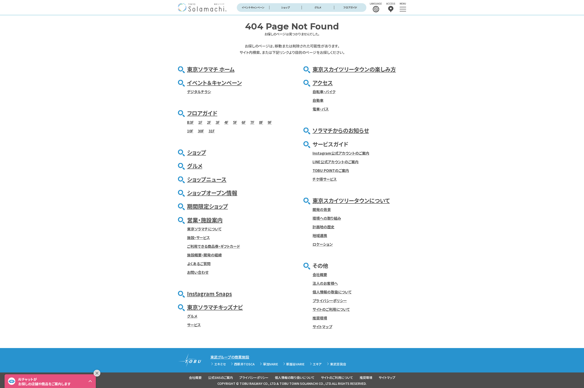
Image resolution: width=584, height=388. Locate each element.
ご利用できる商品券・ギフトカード (213, 246)
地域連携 (320, 235)
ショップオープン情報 (212, 192)
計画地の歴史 (323, 227)
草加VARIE (270, 364)
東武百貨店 (338, 364)
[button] (50, 381)
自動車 (318, 100)
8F (261, 122)
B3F (190, 122)
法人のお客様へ (325, 283)
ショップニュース (207, 179)
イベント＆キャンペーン (214, 82)
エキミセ (220, 364)
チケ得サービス (325, 179)
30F (201, 131)
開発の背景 (322, 209)
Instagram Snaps (209, 293)
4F (226, 122)
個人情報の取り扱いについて (295, 377)
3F (218, 122)
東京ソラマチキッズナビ (215, 307)
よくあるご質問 (199, 263)
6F (244, 122)
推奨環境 (320, 318)
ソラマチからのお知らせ (341, 130)
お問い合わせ (198, 272)
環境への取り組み (327, 218)
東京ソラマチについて (204, 229)
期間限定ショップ (207, 206)
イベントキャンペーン (253, 7)
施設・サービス (198, 237)
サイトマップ (322, 326)
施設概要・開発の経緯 (204, 255)
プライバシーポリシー (330, 300)
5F (235, 122)
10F (190, 131)
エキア (317, 364)
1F (200, 122)
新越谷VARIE (295, 364)
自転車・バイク (324, 91)
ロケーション (323, 244)
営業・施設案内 (205, 219)
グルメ (317, 7)
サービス (194, 324)
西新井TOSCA (244, 364)
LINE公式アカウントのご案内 (336, 161)
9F (270, 122)
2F (209, 122)
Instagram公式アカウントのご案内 (341, 153)
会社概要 (320, 274)
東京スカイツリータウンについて (351, 200)
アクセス (323, 82)
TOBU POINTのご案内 (331, 170)
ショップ (285, 7)
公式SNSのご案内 (220, 377)
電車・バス (321, 109)
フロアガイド (350, 7)
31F (212, 131)
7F (252, 122)
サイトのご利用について (331, 309)
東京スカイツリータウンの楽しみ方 (354, 69)
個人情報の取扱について (332, 292)
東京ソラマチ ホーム (211, 69)
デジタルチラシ (199, 91)
